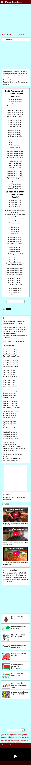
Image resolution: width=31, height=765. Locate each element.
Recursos (21, 744)
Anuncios (15, 744)
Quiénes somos (4, 744)
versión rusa (19, 82)
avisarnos (12, 523)
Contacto (11, 744)
